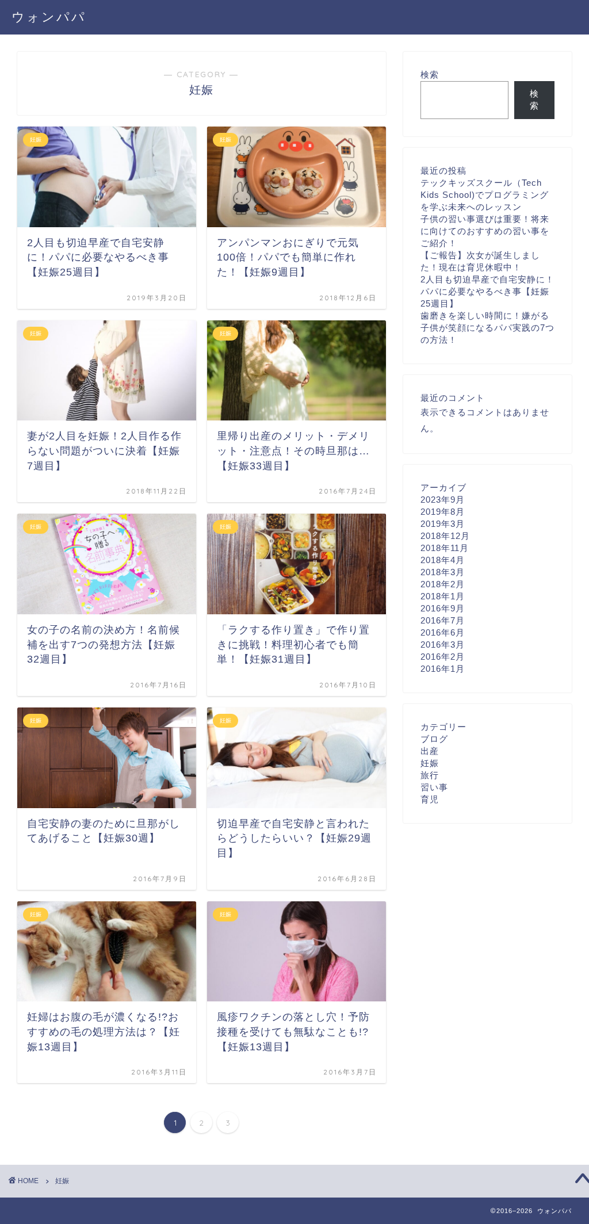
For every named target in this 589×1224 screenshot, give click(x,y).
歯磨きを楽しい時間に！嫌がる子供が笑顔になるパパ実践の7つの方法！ (487, 328)
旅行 (429, 775)
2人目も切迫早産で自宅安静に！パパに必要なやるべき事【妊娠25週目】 (487, 291)
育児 (429, 799)
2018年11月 (444, 548)
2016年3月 (442, 644)
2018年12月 (445, 536)
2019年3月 (442, 524)
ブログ (434, 739)
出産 (429, 751)
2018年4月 (442, 560)
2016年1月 (442, 669)
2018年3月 (442, 572)
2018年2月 (442, 584)
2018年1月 (442, 596)
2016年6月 (442, 632)
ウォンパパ (49, 16)
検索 (429, 74)
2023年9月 (442, 499)
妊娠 (429, 763)
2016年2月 (442, 656)
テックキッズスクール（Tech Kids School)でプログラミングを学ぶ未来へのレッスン (484, 195)
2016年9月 (442, 608)
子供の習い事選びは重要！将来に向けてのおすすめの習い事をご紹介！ (484, 231)
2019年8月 (442, 512)
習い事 (434, 787)
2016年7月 (442, 620)
